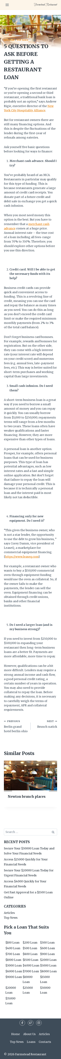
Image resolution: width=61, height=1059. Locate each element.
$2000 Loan (48, 960)
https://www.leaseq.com (21, 556)
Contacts (45, 1042)
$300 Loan (47, 942)
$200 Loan (30, 942)
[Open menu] (7, 5)
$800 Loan (30, 954)
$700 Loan (12, 954)
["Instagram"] (39, 1023)
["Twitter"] (30, 1023)
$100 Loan (12, 942)
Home (15, 1034)
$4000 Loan (31, 965)
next (53, 788)
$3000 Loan (13, 965)
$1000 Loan (13, 960)
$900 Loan (47, 954)
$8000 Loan (48, 971)
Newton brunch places (27, 797)
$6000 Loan (13, 971)
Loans (31, 1042)
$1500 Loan (30, 960)
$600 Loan (47, 948)
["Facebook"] (22, 1023)
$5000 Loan (48, 965)
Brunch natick (47, 724)
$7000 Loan (31, 971)
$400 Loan (12, 948)
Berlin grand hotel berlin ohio (16, 726)
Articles (9, 40)
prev (8, 788)
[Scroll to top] (52, 1054)
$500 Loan (30, 948)
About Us (29, 1034)
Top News (22, 40)
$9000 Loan (13, 977)
